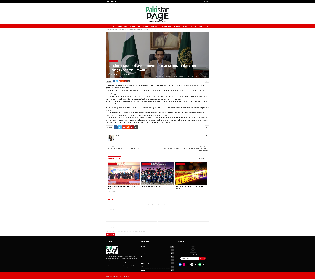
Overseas (177, 26)
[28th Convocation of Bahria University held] (157, 173)
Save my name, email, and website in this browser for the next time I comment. (126, 231)
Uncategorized (114, 61)
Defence (154, 26)
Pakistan (133, 26)
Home (113, 26)
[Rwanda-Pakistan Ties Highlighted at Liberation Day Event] (124, 173)
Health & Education (145, 260)
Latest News (122, 26)
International (143, 26)
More (200, 26)
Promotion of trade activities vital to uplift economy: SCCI (124, 148)
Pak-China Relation (189, 26)
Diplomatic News (165, 26)
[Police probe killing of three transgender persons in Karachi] (191, 173)
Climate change (145, 266)
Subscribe (202, 258)
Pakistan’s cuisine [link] (111, 94)
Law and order (144, 256)
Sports (143, 253)
